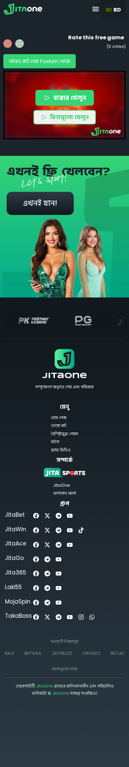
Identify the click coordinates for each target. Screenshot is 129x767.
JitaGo (14, 558)
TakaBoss (18, 616)
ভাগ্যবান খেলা (64, 493)
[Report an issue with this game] (7, 43)
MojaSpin (17, 602)
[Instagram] (81, 617)
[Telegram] (59, 516)
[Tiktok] (81, 530)
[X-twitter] (47, 516)
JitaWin (15, 529)
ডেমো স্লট (58, 425)
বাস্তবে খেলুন (69, 97)
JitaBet (15, 515)
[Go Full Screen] (19, 43)
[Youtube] (69, 516)
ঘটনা (55, 441)
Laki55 (13, 587)
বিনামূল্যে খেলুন (69, 117)
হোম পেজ (58, 417)
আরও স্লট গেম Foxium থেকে (39, 61)
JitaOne (64, 376)
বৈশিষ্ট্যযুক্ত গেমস (64, 434)
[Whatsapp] (92, 617)
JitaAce (15, 543)
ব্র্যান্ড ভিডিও (60, 450)
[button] (95, 8)
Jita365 (15, 572)
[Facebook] (36, 516)
